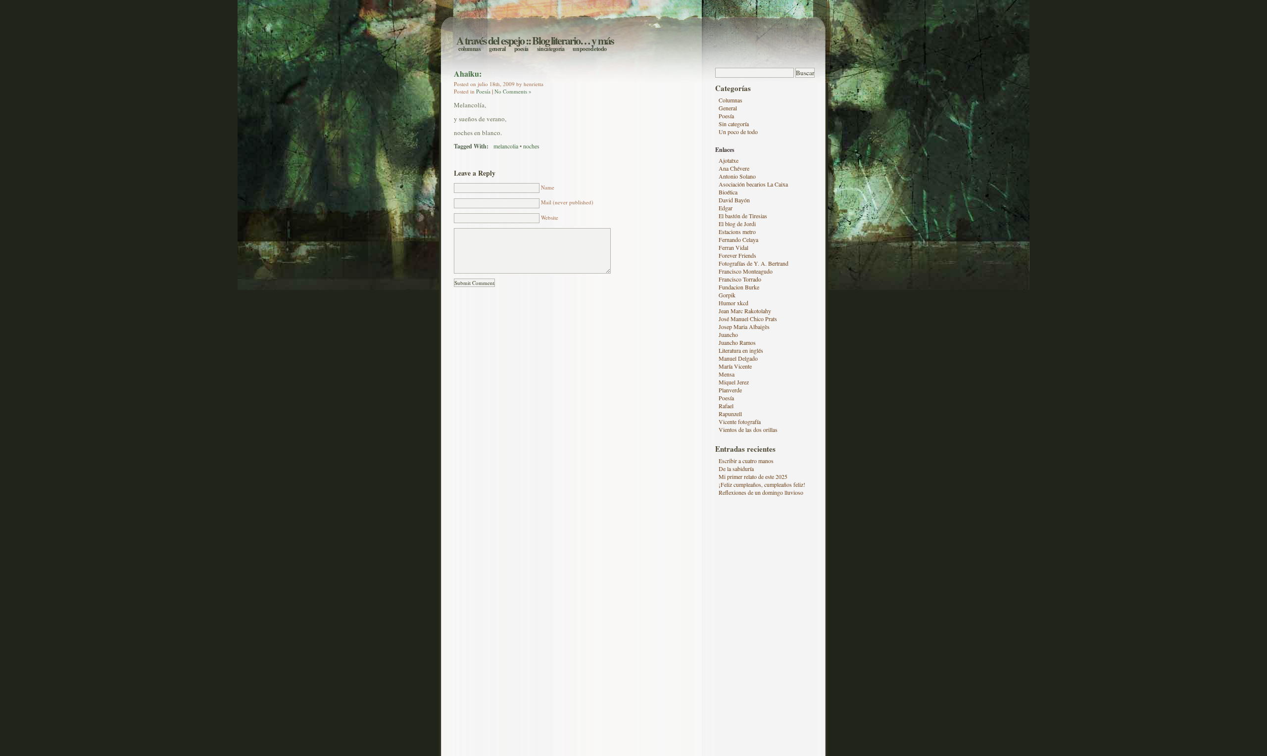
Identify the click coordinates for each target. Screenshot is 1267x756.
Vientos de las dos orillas (748, 429)
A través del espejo (490, 40)
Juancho (728, 334)
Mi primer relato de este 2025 (753, 476)
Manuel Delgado (738, 358)
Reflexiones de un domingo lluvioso (761, 492)
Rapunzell (730, 414)
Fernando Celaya (738, 239)
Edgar (725, 208)
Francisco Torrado (740, 279)
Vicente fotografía (740, 421)
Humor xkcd (733, 303)
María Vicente (735, 366)
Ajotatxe (728, 160)
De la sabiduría (736, 468)
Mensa (726, 374)
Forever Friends (737, 255)
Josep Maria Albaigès (744, 327)
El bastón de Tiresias (743, 216)
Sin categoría (551, 49)
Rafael (726, 406)
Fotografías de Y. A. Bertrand (753, 263)
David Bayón (734, 200)
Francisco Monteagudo (746, 271)
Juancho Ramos (737, 342)
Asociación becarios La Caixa (753, 184)
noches (531, 146)
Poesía (521, 49)
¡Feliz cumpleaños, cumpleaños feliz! (762, 484)
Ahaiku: (468, 73)
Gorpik (727, 295)
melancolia (505, 146)
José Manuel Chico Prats (748, 319)
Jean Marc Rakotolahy (745, 311)
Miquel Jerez (734, 382)
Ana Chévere (734, 168)
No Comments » (513, 91)
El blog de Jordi (737, 224)
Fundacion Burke (739, 287)
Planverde (730, 390)
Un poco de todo (590, 49)
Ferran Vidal (733, 247)
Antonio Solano (737, 176)
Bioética (728, 192)
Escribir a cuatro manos (746, 461)
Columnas (469, 49)
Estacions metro (737, 232)
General (497, 49)
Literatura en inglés (741, 350)
